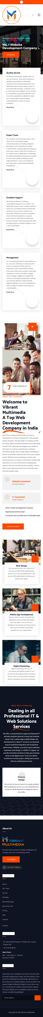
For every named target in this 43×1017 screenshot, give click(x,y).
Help (4, 915)
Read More (10, 107)
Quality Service (13, 73)
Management (12, 257)
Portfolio (5, 897)
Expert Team (12, 135)
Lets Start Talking (13, 867)
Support (5, 919)
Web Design (21, 566)
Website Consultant (21, 481)
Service (4, 893)
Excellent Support (14, 197)
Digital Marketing (21, 666)
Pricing (4, 910)
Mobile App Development (21, 614)
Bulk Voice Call (7, 906)
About (4, 884)
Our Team (5, 888)
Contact (5, 926)
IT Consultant (18, 497)
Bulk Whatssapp (8, 902)
